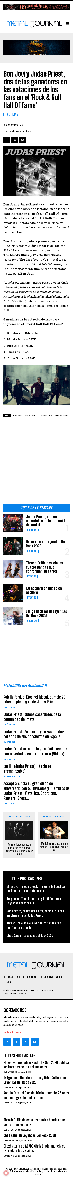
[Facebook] (6, 140)
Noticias (9, 707)
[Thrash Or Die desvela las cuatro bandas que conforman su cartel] (13, 569)
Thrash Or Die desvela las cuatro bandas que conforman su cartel (44, 567)
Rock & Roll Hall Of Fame (54, 416)
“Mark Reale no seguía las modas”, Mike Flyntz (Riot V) (54, 847)
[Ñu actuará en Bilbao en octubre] (13, 593)
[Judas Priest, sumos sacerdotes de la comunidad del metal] (13, 523)
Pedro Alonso (12, 1032)
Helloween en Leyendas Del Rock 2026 (46, 543)
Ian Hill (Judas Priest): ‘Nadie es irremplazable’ (27, 769)
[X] (14, 140)
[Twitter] (25, 1042)
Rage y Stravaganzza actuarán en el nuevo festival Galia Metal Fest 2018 (19, 849)
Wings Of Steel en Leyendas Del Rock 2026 (46, 613)
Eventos (31, 576)
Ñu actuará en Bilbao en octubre (44, 590)
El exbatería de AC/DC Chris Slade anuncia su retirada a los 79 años (34, 1148)
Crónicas (32, 530)
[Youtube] (35, 1042)
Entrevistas (11, 776)
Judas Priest (32, 416)
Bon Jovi (17, 416)
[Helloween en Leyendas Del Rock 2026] (13, 546)
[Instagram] (7, 1042)
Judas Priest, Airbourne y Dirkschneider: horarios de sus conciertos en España (33, 734)
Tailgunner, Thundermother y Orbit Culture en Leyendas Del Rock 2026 (34, 1079)
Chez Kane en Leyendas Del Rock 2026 (30, 935)
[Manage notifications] (6, 1173)
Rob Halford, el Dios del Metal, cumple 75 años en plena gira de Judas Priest (34, 699)
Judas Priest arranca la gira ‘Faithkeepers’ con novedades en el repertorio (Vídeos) (36, 751)
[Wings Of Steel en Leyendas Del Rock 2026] (13, 616)
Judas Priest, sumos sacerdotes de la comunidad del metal (47, 520)
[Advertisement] (36, 461)
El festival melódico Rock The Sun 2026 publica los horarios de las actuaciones (36, 1064)
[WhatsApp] (22, 140)
